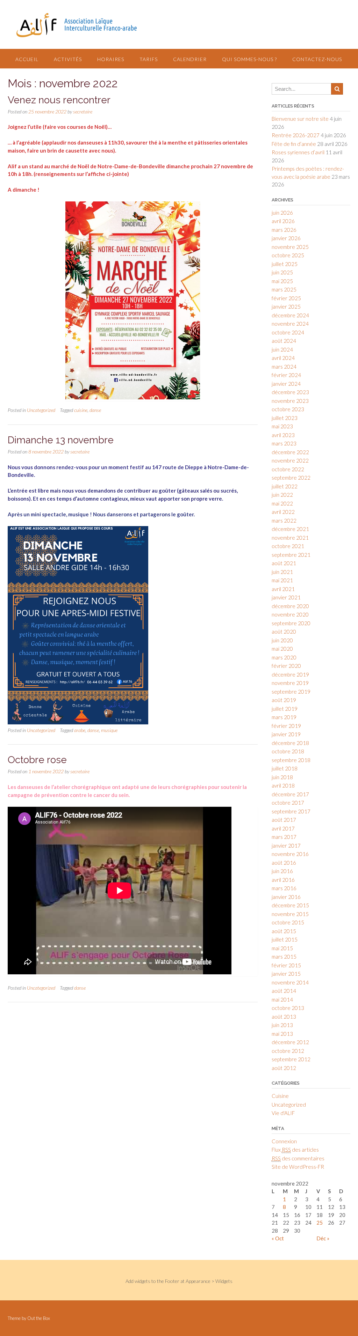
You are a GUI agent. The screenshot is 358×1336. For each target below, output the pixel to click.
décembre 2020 (290, 606)
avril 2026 (283, 221)
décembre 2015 (290, 905)
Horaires (110, 59)
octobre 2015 (288, 922)
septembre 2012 (291, 1059)
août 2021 (284, 563)
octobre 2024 (288, 332)
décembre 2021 (290, 529)
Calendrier (190, 59)
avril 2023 (283, 435)
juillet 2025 (285, 264)
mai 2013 (282, 1034)
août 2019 (284, 700)
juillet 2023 (285, 418)
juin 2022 (282, 495)
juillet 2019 (285, 709)
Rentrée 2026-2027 (296, 135)
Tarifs (148, 59)
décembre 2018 (290, 743)
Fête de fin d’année (294, 144)
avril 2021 (283, 589)
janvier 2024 (286, 384)
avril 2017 (283, 828)
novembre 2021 (290, 537)
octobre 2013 (288, 1008)
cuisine (80, 410)
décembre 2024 (290, 315)
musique (109, 730)
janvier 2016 (286, 897)
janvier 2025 (286, 306)
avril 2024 (283, 358)
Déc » (322, 1238)
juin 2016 (282, 871)
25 (319, 1222)
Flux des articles (295, 1149)
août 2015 (284, 931)
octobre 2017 (288, 802)
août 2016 (284, 862)
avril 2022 (283, 512)
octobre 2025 (288, 255)
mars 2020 (284, 657)
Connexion (284, 1141)
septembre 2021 (291, 555)
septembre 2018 (291, 760)
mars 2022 (284, 520)
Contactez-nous (317, 59)
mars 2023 (284, 443)
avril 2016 (283, 880)
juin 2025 (282, 272)
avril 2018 (283, 785)
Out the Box (38, 1318)
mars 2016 (284, 888)
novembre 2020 (290, 614)
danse (95, 410)
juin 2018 (282, 777)
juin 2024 (282, 349)
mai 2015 (282, 948)
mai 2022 (282, 503)
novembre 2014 (290, 982)
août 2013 (284, 1016)
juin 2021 (282, 572)
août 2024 (284, 341)
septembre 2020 (291, 623)
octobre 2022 (288, 469)
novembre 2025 (290, 247)
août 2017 (284, 820)
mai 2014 (282, 999)
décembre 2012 (290, 1042)
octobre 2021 (288, 546)
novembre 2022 (290, 460)
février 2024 (286, 375)
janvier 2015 (286, 973)
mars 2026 (284, 230)
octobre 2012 (288, 1051)
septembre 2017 (291, 811)
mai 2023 (282, 426)
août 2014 (284, 991)
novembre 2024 (290, 323)
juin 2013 (282, 1025)
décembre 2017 (290, 794)
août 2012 (284, 1068)
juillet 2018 (285, 768)
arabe (79, 730)
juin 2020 (282, 640)
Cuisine (280, 1096)
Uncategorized (41, 410)
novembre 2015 (290, 914)
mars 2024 (284, 366)
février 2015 (286, 965)
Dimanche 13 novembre (61, 440)
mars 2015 (284, 956)
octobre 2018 (288, 751)
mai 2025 (282, 281)
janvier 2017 (286, 845)
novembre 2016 (290, 854)
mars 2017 (284, 837)
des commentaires (298, 1158)
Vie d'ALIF (283, 1113)
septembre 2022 (291, 477)
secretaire (82, 112)
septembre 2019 (291, 691)
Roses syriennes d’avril (298, 152)
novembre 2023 (290, 401)
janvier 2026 (286, 238)
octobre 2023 (288, 409)
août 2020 (284, 631)
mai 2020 (282, 648)
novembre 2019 (290, 683)
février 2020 (286, 666)
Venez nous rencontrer (59, 100)
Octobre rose (37, 760)
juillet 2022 (285, 486)
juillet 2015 (285, 939)
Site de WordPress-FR (298, 1167)
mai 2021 (282, 580)
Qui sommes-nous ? (249, 59)
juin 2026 (282, 212)
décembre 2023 (290, 392)
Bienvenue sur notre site (300, 119)
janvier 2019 (286, 734)
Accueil (26, 59)
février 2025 (286, 298)
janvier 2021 (286, 597)
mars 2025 (284, 289)
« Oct (278, 1238)
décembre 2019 (290, 674)
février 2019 (286, 726)
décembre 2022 (290, 452)
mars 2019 (284, 717)
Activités (68, 59)
